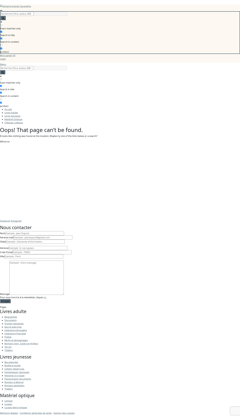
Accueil (8, 109)
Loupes (8, 404)
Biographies (10, 316)
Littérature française (15, 333)
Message (4, 294)
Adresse (4, 248)
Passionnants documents (17, 378)
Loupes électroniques (15, 407)
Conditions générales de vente (36, 413)
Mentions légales (9, 413)
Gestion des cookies (64, 413)
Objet (3, 241)
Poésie (7, 336)
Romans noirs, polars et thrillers (21, 343)
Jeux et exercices (13, 326)
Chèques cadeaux (13, 122)
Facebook (5, 220)
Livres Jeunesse (12, 116)
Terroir (8, 346)
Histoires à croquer (14, 375)
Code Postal (6, 252)
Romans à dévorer (14, 382)
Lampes (8, 400)
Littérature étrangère (15, 330)
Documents (10, 320)
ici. (45, 297)
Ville (2, 256)
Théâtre (8, 350)
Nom (2, 233)
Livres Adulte (11, 112)
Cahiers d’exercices (14, 368)
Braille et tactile (12, 365)
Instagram (16, 220)
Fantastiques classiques (16, 372)
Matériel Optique (13, 119)
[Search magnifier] (3, 18)
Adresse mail (6, 237)
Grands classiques (14, 323)
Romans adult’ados (14, 385)
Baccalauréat (11, 362)
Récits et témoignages (16, 340)
